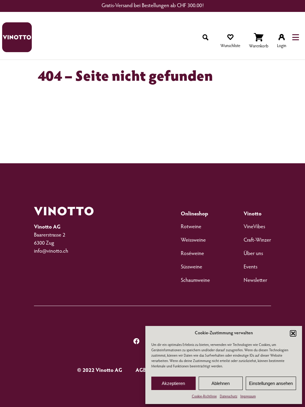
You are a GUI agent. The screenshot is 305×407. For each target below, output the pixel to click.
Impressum (248, 396)
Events (250, 267)
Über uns (253, 254)
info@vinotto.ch (51, 251)
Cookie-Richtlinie (204, 396)
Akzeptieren (173, 383)
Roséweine (192, 254)
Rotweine (191, 227)
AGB (141, 370)
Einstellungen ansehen (271, 383)
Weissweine (193, 240)
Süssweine (191, 267)
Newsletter (255, 280)
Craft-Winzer (257, 240)
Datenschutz (228, 396)
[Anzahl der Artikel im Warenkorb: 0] (258, 41)
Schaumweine (195, 280)
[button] (293, 333)
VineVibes (254, 227)
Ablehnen (220, 383)
